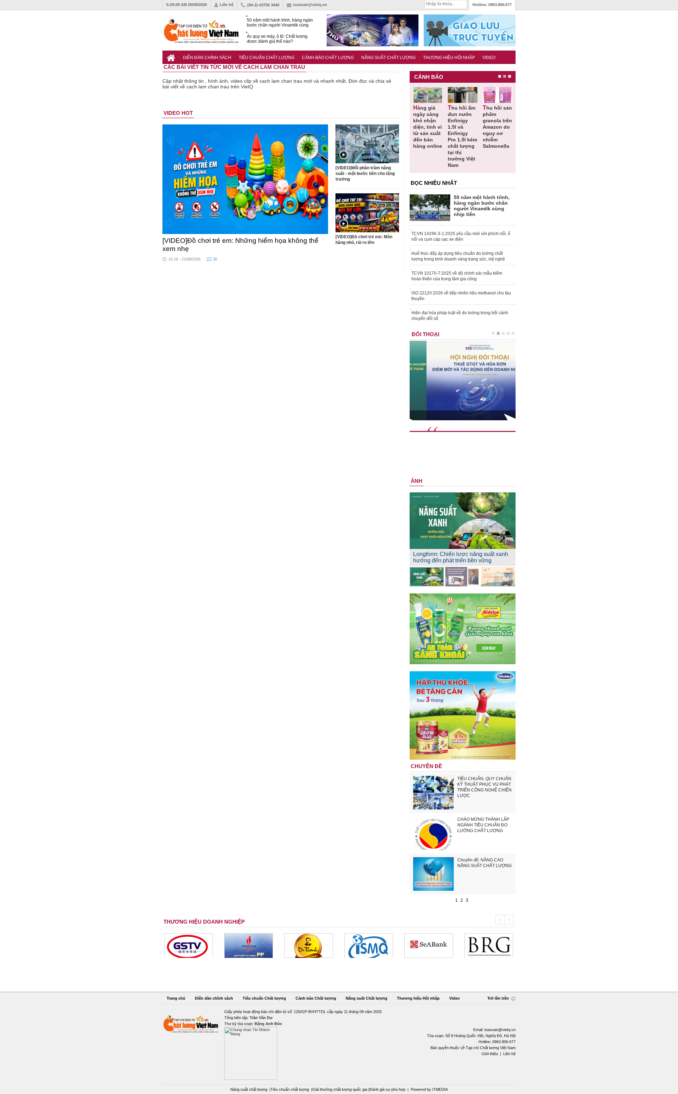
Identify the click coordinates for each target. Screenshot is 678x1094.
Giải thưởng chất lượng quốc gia (340, 1089)
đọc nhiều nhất (434, 183)
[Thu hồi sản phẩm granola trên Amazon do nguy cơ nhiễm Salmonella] (497, 95)
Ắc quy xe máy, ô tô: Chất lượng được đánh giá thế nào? (277, 39)
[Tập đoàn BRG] (488, 945)
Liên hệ (226, 4)
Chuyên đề (426, 766)
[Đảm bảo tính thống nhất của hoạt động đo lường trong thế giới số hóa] (462, 576)
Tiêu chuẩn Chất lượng (267, 57)
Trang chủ (176, 998)
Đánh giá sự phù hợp (387, 1089)
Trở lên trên (498, 998)
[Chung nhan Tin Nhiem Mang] (339, 1044)
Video (488, 57)
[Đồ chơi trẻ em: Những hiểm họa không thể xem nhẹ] (245, 179)
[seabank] (428, 945)
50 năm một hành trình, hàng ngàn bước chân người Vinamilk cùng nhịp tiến (280, 23)
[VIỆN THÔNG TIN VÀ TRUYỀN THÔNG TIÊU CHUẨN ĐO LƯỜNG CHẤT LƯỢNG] (368, 945)
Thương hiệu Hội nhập (449, 57)
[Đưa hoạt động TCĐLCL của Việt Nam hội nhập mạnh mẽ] (498, 576)
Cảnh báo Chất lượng (328, 57)
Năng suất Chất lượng (388, 57)
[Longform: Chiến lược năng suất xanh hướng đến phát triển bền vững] (427, 576)
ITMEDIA (440, 1089)
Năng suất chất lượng (248, 1089)
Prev (499, 919)
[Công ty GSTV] (188, 945)
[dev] (248, 945)
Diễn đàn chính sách (207, 57)
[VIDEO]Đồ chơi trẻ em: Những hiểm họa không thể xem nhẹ (240, 244)
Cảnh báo (428, 77)
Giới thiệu (490, 1054)
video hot (178, 113)
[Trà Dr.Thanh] (308, 945)
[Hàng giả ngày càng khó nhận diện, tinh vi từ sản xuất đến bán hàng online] (427, 95)
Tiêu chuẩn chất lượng (289, 1089)
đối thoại (425, 334)
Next (509, 919)
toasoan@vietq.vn (310, 4)
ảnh (416, 481)
